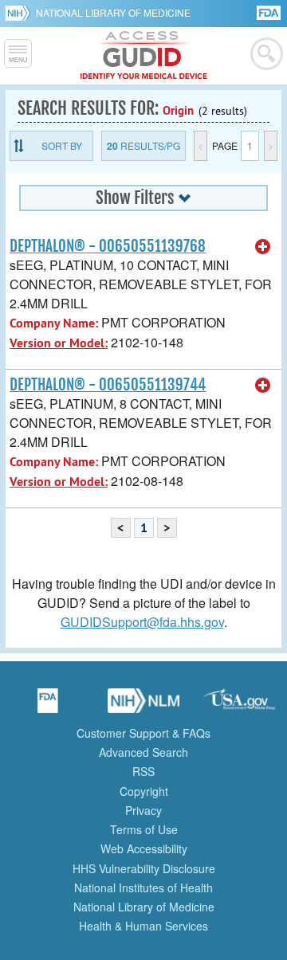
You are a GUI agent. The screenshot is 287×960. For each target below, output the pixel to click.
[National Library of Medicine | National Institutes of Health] (143, 705)
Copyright (144, 791)
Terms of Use (144, 829)
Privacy (143, 810)
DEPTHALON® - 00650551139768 (108, 246)
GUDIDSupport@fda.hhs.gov (142, 622)
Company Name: (54, 323)
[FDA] (270, 11)
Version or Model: (59, 343)
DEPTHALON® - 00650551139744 (108, 384)
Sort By (61, 145)
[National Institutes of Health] (20, 13)
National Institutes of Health (143, 887)
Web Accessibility (143, 848)
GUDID (144, 55)
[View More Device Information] (263, 247)
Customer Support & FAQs (143, 733)
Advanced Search (143, 752)
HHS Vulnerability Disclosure (144, 868)
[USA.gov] (239, 705)
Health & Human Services (143, 926)
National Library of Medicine (113, 12)
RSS (143, 771)
